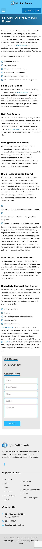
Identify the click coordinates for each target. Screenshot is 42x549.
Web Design (8, 541)
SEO (18, 541)
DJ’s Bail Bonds (21, 45)
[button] (3, 10)
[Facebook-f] (4, 464)
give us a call (6, 342)
